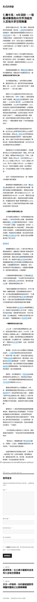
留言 (5, 490)
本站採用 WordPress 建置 (18, 598)
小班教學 (12, 353)
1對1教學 (24, 297)
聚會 (8, 315)
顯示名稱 (6, 518)
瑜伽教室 (18, 99)
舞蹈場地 (6, 393)
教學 (13, 262)
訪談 (15, 235)
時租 (21, 155)
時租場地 (28, 441)
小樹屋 (22, 30)
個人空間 (19, 134)
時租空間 (6, 35)
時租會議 (26, 374)
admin (8, 472)
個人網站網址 (7, 537)
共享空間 (6, 382)
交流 (16, 281)
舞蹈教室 (26, 70)
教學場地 (25, 318)
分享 (4, 283)
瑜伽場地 (10, 358)
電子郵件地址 (7, 528)
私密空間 (10, 235)
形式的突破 (8, 6)
